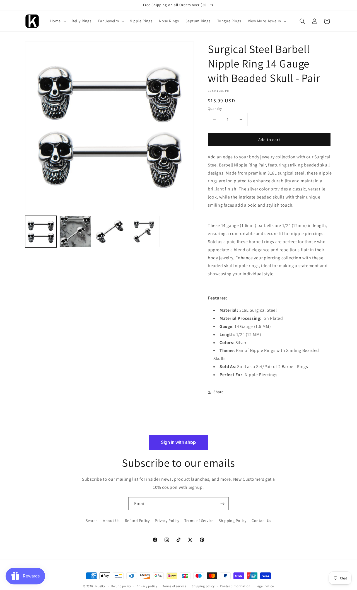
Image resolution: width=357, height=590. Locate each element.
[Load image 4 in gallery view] (144, 231)
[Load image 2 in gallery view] (75, 231)
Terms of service (174, 586)
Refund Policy (137, 520)
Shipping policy (203, 586)
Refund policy (121, 586)
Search (92, 520)
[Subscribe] (222, 503)
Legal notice (265, 586)
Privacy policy (147, 586)
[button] (57, 21)
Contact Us (261, 520)
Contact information (235, 586)
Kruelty (100, 586)
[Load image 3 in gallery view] (109, 231)
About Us (111, 520)
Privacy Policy (167, 520)
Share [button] (218, 391)
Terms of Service (199, 520)
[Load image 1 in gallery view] (41, 231)
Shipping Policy (232, 520)
